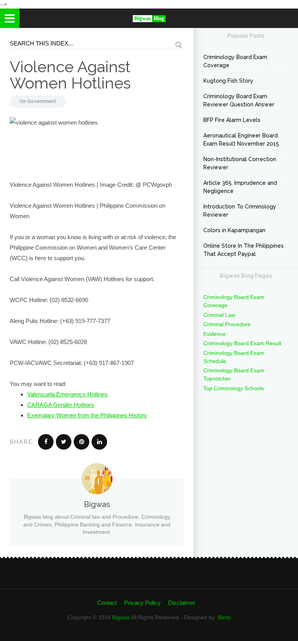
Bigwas (121, 617)
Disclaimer (181, 602)
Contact (107, 602)
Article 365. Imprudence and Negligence (240, 187)
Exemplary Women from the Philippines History (87, 415)
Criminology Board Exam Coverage (235, 61)
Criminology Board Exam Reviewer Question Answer (238, 100)
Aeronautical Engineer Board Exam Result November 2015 (241, 139)
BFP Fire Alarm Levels (231, 120)
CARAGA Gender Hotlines (60, 404)
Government (41, 101)
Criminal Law (219, 315)
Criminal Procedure (227, 324)
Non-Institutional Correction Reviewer (239, 163)
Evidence (214, 334)
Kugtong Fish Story (228, 81)
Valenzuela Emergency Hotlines (67, 394)
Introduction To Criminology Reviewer (239, 210)
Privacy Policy (142, 602)
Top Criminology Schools (233, 388)
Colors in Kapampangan (234, 230)
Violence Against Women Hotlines (70, 74)
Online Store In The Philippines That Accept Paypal (243, 250)
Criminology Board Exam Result (242, 343)
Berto (224, 617)
